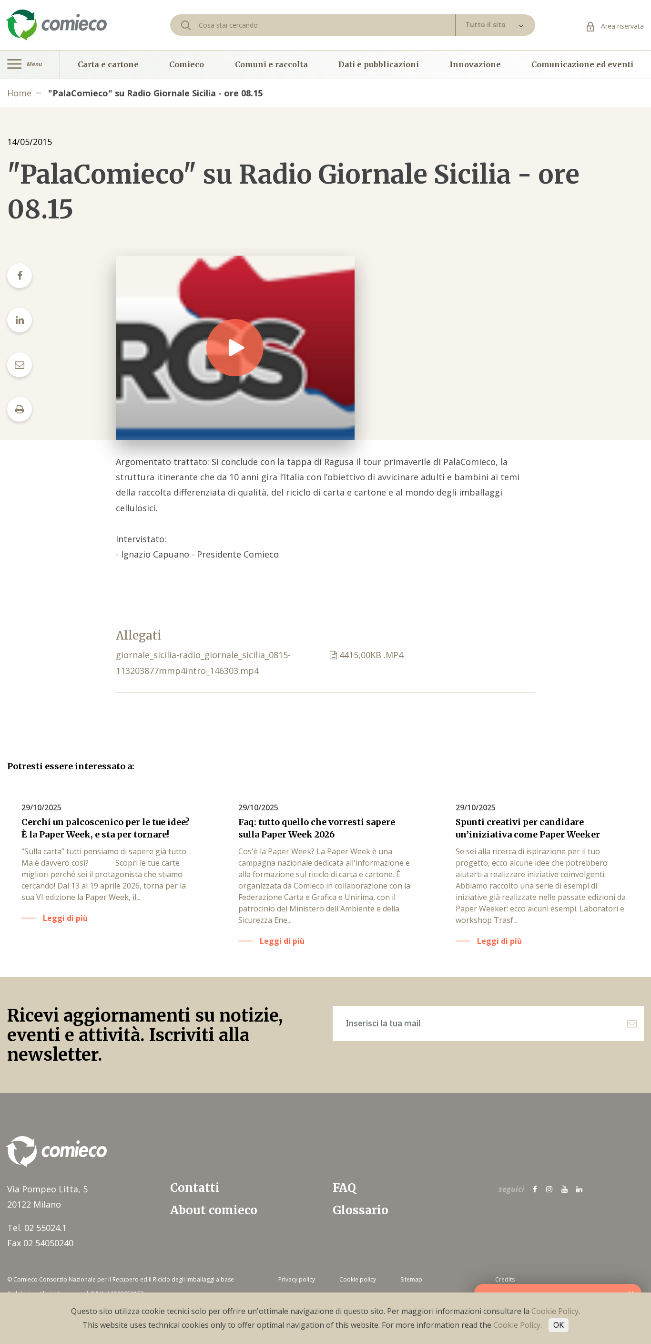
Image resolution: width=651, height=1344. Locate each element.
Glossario (360, 1210)
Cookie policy (357, 1279)
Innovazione (475, 64)
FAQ (344, 1187)
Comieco (186, 64)
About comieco (213, 1210)
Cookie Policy (555, 1311)
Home (19, 93)
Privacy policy (296, 1279)
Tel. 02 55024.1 (37, 1227)
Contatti (195, 1187)
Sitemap (411, 1279)
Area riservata (621, 26)
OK (558, 1325)
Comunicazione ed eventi (582, 64)
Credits (505, 1279)
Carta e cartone (108, 64)
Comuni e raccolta (271, 64)
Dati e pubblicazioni (378, 64)
